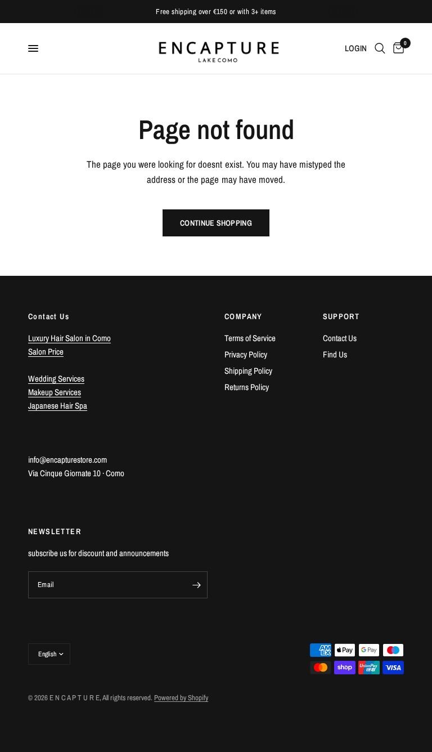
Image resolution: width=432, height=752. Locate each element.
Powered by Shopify (181, 697)
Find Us (335, 354)
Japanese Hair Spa (57, 405)
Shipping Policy (248, 371)
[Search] (380, 48)
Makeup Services (54, 392)
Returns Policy (246, 387)
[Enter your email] (196, 584)
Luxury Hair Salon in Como (69, 338)
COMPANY (243, 316)
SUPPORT (341, 316)
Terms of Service (250, 338)
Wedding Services (56, 378)
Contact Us (340, 338)
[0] (396, 48)
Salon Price (46, 351)
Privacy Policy (245, 354)
